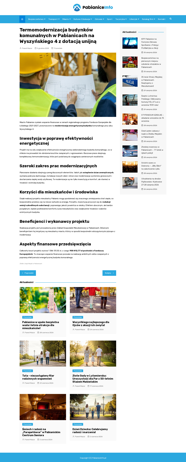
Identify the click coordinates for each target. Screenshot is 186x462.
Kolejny (108, 273)
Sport (109, 19)
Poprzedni (29, 273)
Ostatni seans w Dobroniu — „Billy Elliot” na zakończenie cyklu (151, 166)
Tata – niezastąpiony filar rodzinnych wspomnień (38, 377)
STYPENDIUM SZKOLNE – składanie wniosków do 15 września (152, 118)
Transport (53, 19)
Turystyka (120, 19)
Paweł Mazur (27, 48)
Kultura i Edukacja (82, 19)
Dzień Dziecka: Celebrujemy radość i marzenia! (90, 431)
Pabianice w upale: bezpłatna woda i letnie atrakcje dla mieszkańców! (40, 325)
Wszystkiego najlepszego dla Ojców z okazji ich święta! (91, 324)
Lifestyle (133, 19)
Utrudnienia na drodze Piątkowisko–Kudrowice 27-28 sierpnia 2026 (151, 182)
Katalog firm (147, 19)
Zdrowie (98, 19)
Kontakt (161, 19)
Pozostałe (58, 48)
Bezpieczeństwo (36, 19)
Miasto (66, 19)
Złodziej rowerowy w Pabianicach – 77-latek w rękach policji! (152, 150)
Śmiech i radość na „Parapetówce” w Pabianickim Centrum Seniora (41, 432)
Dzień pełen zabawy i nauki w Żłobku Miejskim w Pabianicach (151, 134)
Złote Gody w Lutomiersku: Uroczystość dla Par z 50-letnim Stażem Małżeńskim (93, 378)
